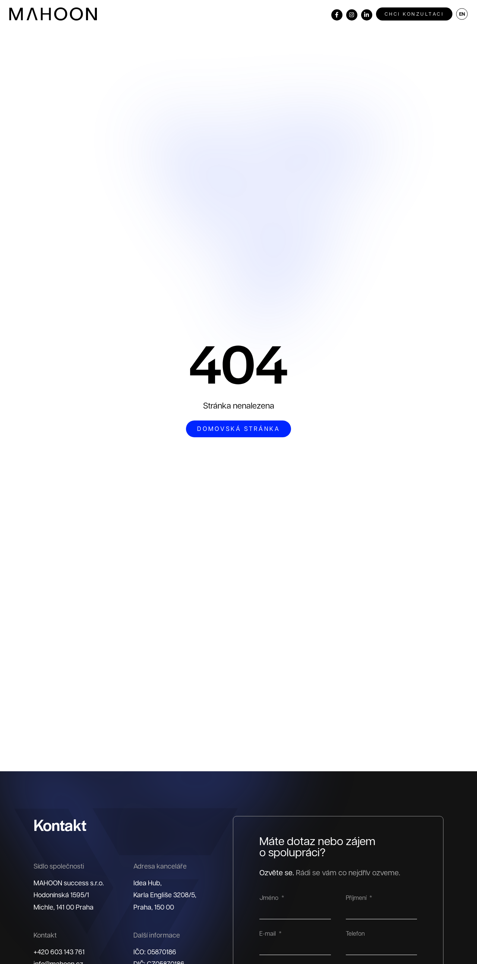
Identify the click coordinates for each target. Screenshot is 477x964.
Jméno (269, 898)
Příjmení (357, 898)
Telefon (355, 933)
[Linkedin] (366, 15)
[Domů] (53, 14)
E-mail (268, 933)
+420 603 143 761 (59, 951)
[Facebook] (336, 15)
